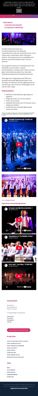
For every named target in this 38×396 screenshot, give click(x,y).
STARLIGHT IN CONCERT (13, 25)
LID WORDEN (11, 370)
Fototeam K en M (9, 200)
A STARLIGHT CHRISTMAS (14, 28)
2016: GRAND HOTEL (13, 355)
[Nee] (36, 7)
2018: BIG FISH (11, 352)
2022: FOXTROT (12, 348)
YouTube (10, 318)
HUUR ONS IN (7, 23)
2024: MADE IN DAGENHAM (15, 346)
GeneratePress (19, 393)
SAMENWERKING (12, 374)
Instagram (10, 320)
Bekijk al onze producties (15, 357)
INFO (8, 368)
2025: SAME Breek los (14, 343)
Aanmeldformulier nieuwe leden (19, 330)
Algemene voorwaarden (19, 388)
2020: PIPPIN (11, 350)
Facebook (10, 316)
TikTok (9, 322)
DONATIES (10, 377)
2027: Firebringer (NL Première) (17, 341)
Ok (19, 11)
